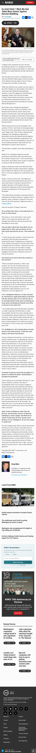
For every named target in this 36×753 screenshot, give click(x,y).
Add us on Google (27, 59)
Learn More (18, 613)
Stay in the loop (18, 562)
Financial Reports (23, 724)
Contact (5, 720)
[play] (3, 751)
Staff (4, 724)
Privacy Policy (23, 565)
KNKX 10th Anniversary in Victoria (18, 600)
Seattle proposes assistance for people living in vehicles (17, 513)
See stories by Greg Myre (19, 475)
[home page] (9, 3)
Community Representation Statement (23, 729)
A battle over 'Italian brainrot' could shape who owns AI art (9, 656)
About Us (6, 716)
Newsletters (6, 742)
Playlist (5, 735)
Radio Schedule (7, 731)
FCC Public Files (23, 741)
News (15, 554)
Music (7, 554)
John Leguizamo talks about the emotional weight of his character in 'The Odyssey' (25, 633)
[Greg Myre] (6, 466)
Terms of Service (23, 733)
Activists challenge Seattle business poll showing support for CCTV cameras (17, 537)
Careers (21, 716)
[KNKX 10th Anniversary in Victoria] (18, 583)
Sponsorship (22, 720)
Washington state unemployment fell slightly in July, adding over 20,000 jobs (17, 529)
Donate (30, 2)
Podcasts (6, 738)
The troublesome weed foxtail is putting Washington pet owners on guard (14, 521)
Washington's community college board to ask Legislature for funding (9, 633)
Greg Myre (8, 16)
